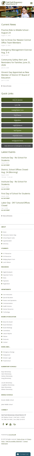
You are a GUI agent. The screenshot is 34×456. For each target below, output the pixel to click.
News (4, 278)
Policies (5, 336)
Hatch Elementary (6, 374)
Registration (6, 284)
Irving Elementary (6, 378)
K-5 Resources (7, 253)
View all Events (7, 216)
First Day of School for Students (15, 193)
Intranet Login (7, 358)
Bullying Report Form (9, 259)
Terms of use (20, 439)
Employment (6, 355)
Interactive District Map (9, 235)
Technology (6, 312)
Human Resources (8, 309)
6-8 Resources (7, 256)
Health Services (7, 306)
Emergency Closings (8, 352)
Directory (5, 244)
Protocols (6, 339)
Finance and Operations (9, 300)
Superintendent (7, 241)
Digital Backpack (7, 272)
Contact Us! (24, 454)
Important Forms (8, 275)
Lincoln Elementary (6, 383)
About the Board (7, 322)
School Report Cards (9, 238)
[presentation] (28, 8)
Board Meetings (7, 327)
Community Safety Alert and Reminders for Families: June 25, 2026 (15, 62)
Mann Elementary (6, 387)
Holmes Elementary (6, 376)
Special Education (8, 297)
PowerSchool (7, 361)
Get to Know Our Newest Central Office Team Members (16, 41)
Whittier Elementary (6, 389)
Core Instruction (7, 294)
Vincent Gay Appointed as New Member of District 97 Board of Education (15, 75)
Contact (5, 342)
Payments (6, 281)
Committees (6, 330)
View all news (7, 86)
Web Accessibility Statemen (13, 441)
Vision (4, 232)
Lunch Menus (7, 262)
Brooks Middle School (7, 400)
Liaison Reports (7, 333)
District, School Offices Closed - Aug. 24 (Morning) (15, 170)
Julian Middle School (7, 404)
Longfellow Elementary (7, 385)
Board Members (7, 325)
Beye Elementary (6, 372)
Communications (8, 303)
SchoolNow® (12, 435)
